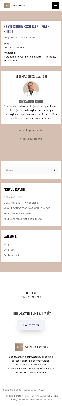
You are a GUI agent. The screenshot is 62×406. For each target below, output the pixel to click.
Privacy (41, 390)
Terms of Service (37, 399)
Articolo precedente (31, 130)
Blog (6, 244)
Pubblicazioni (11, 255)
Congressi (9, 37)
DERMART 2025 (13, 197)
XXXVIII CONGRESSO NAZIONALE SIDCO (27, 208)
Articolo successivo (31, 138)
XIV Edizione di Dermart (17, 213)
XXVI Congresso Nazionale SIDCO (23, 218)
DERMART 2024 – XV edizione (21, 202)
